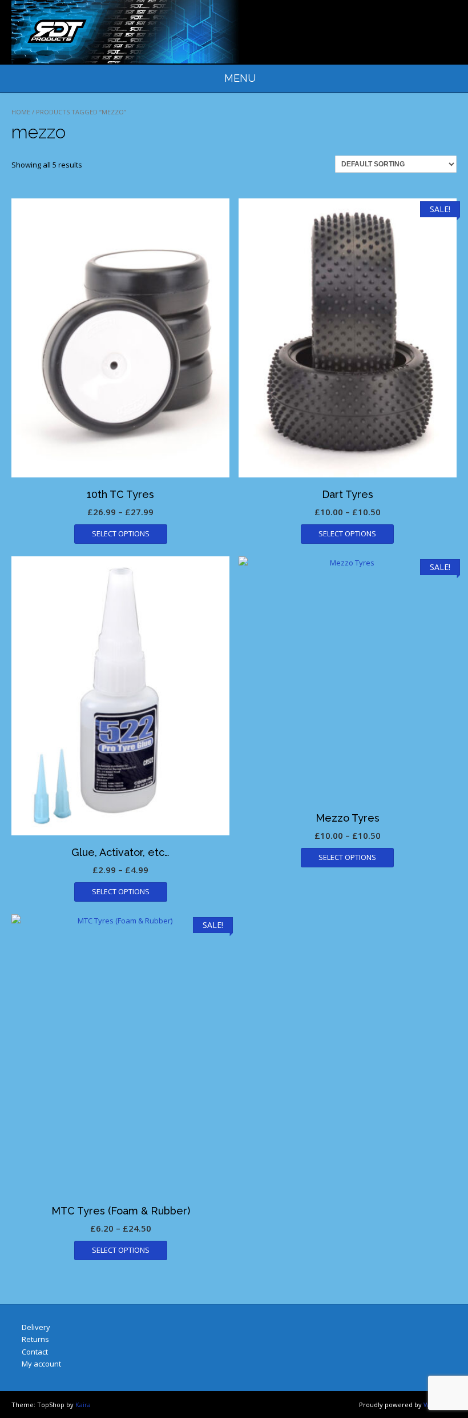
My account (41, 1364)
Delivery (36, 1327)
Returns (35, 1339)
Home (20, 111)
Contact (35, 1352)
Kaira (83, 1404)
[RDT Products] (125, 31)
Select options (121, 533)
